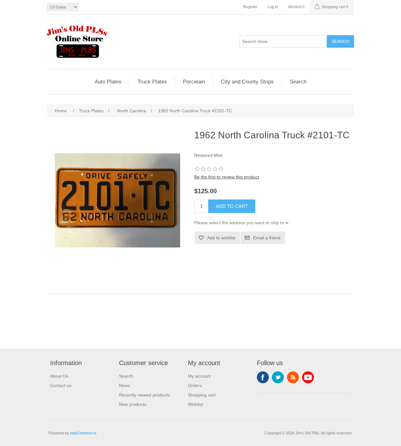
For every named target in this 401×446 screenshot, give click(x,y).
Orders (195, 385)
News (124, 385)
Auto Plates (108, 82)
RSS (293, 377)
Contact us (60, 385)
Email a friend (266, 237)
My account (199, 376)
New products (132, 404)
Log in (273, 7)
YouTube (308, 377)
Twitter (278, 377)
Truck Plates (152, 82)
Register (250, 7)
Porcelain (194, 82)
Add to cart (232, 206)
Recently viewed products (144, 394)
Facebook (263, 377)
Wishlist (195, 404)
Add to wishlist (221, 237)
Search (340, 41)
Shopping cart (202, 394)
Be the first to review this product (226, 176)
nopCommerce (83, 433)
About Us (59, 376)
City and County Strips (247, 82)
